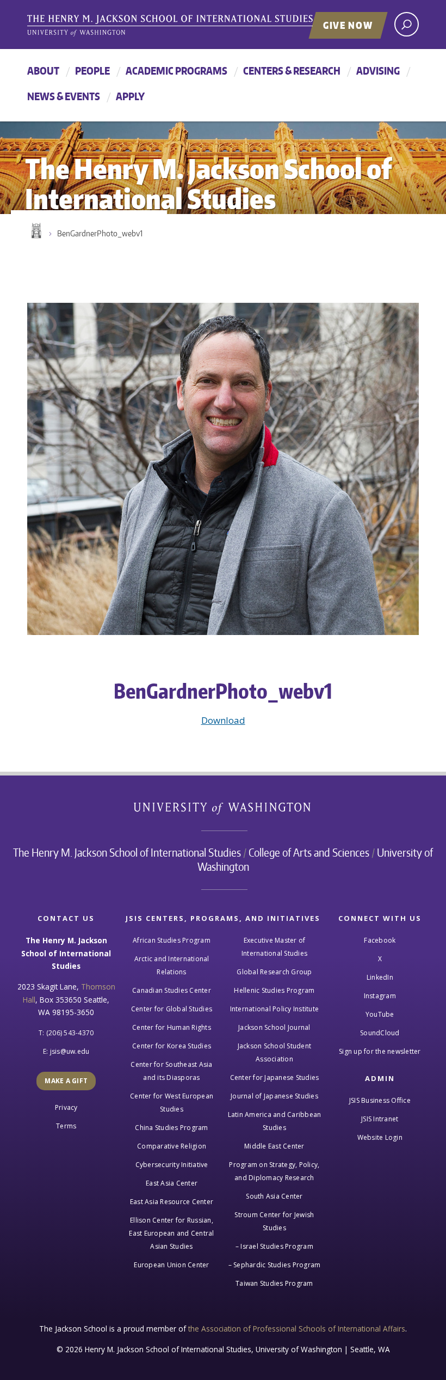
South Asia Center (274, 1196)
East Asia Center (171, 1183)
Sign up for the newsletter (380, 1051)
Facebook (379, 940)
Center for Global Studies (171, 1008)
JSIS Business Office (380, 1100)
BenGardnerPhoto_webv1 (100, 233)
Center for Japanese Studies (274, 1077)
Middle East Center (274, 1146)
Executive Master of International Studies (274, 947)
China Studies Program (171, 1127)
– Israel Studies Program (274, 1246)
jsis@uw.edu (70, 1051)
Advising (378, 70)
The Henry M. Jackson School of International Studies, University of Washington (193, 25)
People (92, 70)
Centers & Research (291, 70)
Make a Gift (66, 1080)
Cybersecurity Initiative (171, 1164)
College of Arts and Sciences (309, 852)
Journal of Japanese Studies (274, 1096)
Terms (66, 1126)
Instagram (380, 995)
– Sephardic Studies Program (274, 1264)
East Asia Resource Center (171, 1201)
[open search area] (406, 24)
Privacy (66, 1107)
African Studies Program (171, 940)
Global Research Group (274, 971)
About (43, 70)
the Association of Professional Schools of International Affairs (296, 1328)
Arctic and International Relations (171, 965)
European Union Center (171, 1264)
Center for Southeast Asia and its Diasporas (171, 1071)
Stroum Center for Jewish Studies (274, 1221)
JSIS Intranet (379, 1118)
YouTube (380, 1014)
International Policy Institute (274, 1008)
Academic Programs (176, 70)
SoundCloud (380, 1032)
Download (223, 720)
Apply (130, 96)
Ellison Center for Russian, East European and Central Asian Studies (171, 1233)
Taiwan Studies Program (274, 1283)
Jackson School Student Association (275, 1052)
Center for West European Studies (171, 1102)
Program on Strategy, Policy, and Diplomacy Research (274, 1171)
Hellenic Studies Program (274, 990)
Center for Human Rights (171, 1027)
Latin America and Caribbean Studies (274, 1121)
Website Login (379, 1137)
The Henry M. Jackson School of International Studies (127, 852)
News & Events (63, 96)
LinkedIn (380, 977)
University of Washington (223, 811)
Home (35, 231)
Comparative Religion (171, 1146)
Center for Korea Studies (171, 1046)
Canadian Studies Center (171, 990)
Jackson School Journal (274, 1027)
